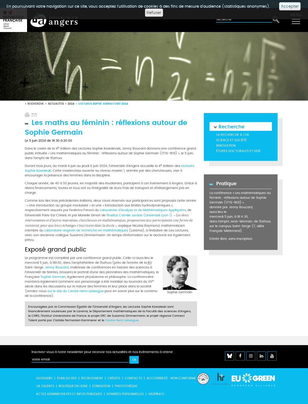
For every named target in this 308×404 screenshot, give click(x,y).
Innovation (226, 145)
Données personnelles (125, 394)
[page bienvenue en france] (203, 386)
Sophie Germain (53, 277)
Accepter (290, 6)
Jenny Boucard (57, 267)
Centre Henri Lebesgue (121, 320)
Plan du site (67, 378)
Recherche (36, 104)
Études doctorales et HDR (238, 151)
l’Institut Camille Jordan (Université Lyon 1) (139, 215)
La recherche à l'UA (232, 134)
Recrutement (92, 378)
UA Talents (45, 386)
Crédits (114, 378)
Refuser (154, 12)
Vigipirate (156, 394)
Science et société (231, 140)
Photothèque (126, 386)
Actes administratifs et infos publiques (69, 394)
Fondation (101, 386)
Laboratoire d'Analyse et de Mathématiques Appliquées (143, 210)
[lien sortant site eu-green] (253, 382)
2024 (71, 104)
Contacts (133, 378)
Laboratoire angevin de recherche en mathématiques (86, 230)
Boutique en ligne (73, 386)
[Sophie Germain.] (180, 272)
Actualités (56, 104)
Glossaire (44, 378)
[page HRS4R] (220, 386)
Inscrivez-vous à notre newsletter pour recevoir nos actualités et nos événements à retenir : (103, 352)
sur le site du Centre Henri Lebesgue (75, 291)
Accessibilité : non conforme (171, 378)
